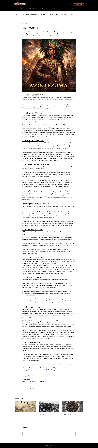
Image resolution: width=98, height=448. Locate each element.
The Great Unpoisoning (30, 14)
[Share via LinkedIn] (30, 388)
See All (81, 397)
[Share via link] (33, 388)
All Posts (17, 14)
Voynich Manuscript (22, 415)
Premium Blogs (53, 14)
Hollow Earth (67, 415)
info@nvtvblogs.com (49, 445)
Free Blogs (43, 14)
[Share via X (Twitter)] (26, 388)
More (71, 14)
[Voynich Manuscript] (25, 406)
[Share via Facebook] (23, 388)
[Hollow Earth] (72, 406)
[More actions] (75, 24)
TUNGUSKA (43, 415)
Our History (64, 14)
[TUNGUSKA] (49, 406)
